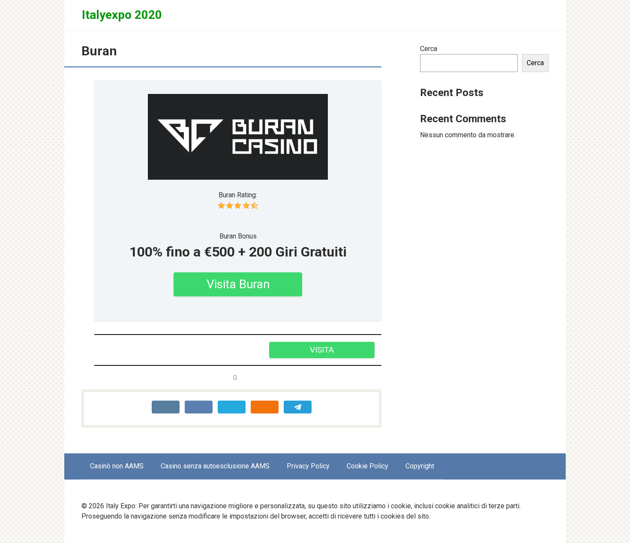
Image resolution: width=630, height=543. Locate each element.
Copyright (419, 466)
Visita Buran (238, 284)
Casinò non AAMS (117, 466)
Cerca (428, 49)
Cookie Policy (367, 466)
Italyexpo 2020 (122, 15)
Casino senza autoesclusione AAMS (215, 466)
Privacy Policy (308, 466)
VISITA (322, 350)
